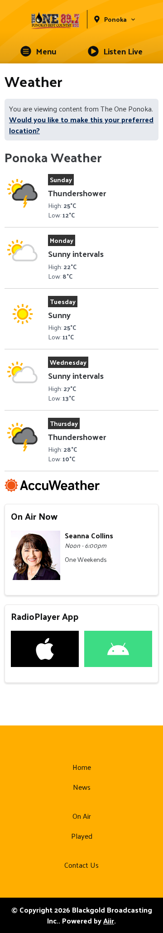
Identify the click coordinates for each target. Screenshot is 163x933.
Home (81, 766)
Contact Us (81, 864)
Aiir (108, 920)
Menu (46, 51)
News (82, 786)
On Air (81, 815)
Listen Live (123, 51)
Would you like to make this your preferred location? (81, 125)
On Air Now (34, 516)
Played (81, 835)
